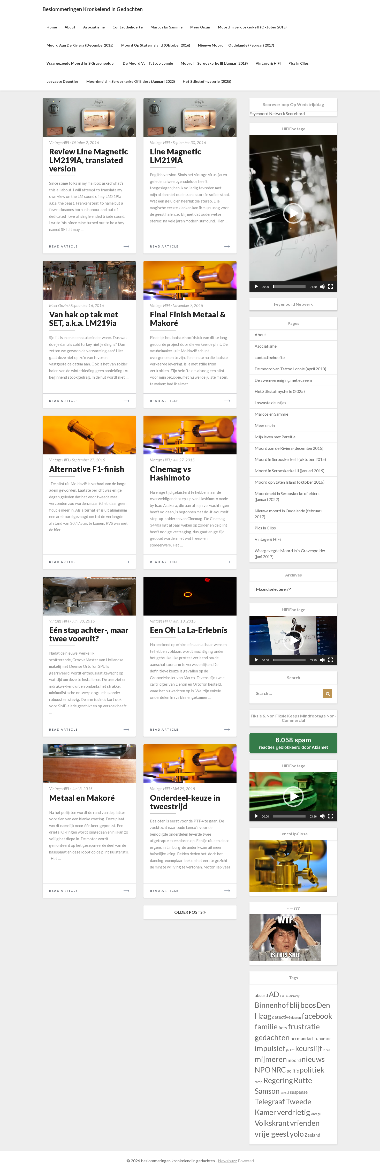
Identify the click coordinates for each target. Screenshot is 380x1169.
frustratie (304, 1026)
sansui (284, 1092)
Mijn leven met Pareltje (275, 436)
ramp (259, 1082)
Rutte (303, 1080)
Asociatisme (94, 27)
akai (282, 996)
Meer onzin (200, 27)
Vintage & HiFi (268, 63)
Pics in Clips (298, 63)
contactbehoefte (127, 27)
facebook (317, 1015)
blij (295, 1004)
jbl (287, 1050)
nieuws (313, 1059)
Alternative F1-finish (86, 469)
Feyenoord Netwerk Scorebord (277, 113)
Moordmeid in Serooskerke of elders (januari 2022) (130, 81)
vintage (316, 1113)
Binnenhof (272, 1005)
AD (274, 994)
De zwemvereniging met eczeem (283, 380)
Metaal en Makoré (82, 797)
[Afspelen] (256, 286)
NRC (278, 1069)
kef (292, 1050)
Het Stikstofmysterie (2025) (207, 81)
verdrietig (293, 1111)
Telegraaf (270, 1101)
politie (293, 1071)
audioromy (292, 996)
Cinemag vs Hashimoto (170, 473)
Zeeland (312, 1135)
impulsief (270, 1048)
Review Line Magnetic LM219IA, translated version (88, 160)
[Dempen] (322, 286)
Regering (278, 1080)
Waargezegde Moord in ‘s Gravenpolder (81, 63)
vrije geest (272, 1133)
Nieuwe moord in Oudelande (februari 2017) (236, 45)
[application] (293, 213)
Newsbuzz (227, 1160)
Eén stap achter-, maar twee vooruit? (88, 634)
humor (324, 1038)
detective (281, 1017)
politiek (312, 1069)
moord (294, 1060)
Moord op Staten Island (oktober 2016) (155, 45)
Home (52, 27)
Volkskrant (272, 1123)
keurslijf (308, 1048)
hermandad (302, 1038)
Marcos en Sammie (166, 27)
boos (308, 1004)
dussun (296, 1017)
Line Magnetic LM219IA (175, 155)
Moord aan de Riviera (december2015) (80, 45)
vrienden (305, 1122)
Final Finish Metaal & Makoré (188, 318)
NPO (262, 1069)
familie (266, 1026)
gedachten (272, 1037)
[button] (293, 213)
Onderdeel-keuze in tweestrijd (185, 802)
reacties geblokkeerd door (298, 744)
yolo (297, 1133)
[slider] (289, 286)
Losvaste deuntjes (63, 81)
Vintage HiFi (59, 142)
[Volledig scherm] (330, 286)
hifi (316, 1039)
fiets (282, 1027)
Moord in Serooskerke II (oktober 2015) (252, 27)
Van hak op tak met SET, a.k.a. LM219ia (83, 318)
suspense (299, 1092)
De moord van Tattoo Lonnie (148, 63)
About (70, 27)
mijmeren (271, 1058)
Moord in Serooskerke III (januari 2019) (214, 63)
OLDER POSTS (188, 912)
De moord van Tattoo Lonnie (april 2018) (290, 368)
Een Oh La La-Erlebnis (188, 629)
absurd (261, 995)
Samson (267, 1090)
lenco (326, 1050)
